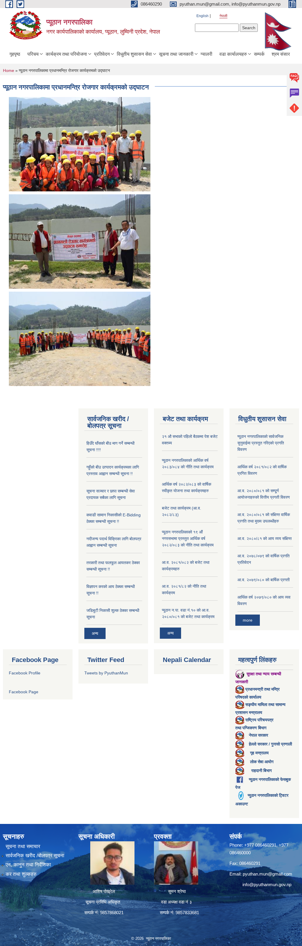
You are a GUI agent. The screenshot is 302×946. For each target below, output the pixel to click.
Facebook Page (23, 691)
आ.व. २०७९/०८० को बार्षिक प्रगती (263, 579)
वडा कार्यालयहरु (233, 54)
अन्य (95, 633)
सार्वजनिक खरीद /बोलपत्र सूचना (35, 855)
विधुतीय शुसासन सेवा (134, 54)
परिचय (33, 54)
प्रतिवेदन (102, 54)
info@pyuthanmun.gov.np (266, 884)
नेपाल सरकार (258, 735)
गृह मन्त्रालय (259, 752)
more (247, 620)
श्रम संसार (281, 54)
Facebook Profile (24, 673)
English (202, 16)
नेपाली (223, 16)
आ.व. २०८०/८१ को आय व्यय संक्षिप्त (264, 538)
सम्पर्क (259, 54)
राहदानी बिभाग (261, 770)
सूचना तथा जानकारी (176, 54)
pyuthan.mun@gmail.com (267, 873)
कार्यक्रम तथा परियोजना (66, 54)
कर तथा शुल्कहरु (21, 874)
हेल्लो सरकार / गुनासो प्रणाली (270, 744)
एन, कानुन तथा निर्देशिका (28, 865)
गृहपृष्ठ (14, 54)
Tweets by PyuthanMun (106, 673)
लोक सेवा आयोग (261, 761)
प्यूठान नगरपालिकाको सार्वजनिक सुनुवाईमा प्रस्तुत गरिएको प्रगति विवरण (260, 443)
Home (8, 70)
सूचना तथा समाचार (23, 846)
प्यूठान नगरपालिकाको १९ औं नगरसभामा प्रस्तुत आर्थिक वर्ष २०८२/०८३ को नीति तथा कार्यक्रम (188, 538)
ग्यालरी (206, 54)
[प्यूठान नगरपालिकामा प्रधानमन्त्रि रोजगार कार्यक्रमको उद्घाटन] (79, 143)
